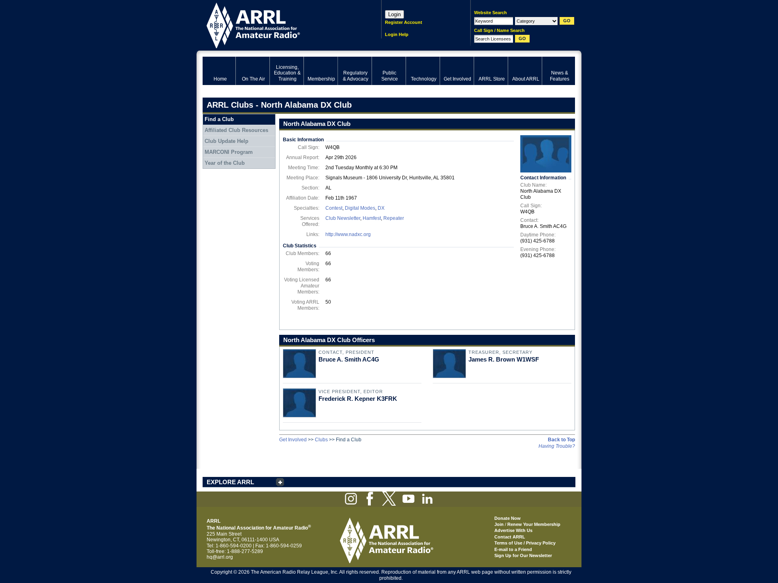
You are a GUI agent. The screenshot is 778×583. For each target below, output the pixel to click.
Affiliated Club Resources (236, 130)
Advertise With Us (513, 530)
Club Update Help (226, 141)
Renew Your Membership (533, 524)
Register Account (403, 22)
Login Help (396, 34)
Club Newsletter (342, 218)
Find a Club (219, 119)
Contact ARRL (509, 536)
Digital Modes (360, 208)
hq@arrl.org (220, 557)
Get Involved (293, 440)
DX (381, 208)
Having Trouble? (557, 446)
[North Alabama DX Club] (545, 153)
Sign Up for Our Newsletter (523, 555)
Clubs (321, 440)
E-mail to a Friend (513, 549)
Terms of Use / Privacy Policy (525, 542)
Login (394, 14)
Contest (333, 208)
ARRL (281, 24)
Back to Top (561, 440)
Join (499, 524)
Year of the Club (225, 163)
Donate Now (507, 518)
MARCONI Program (229, 152)
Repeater (393, 218)
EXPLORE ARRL (230, 482)
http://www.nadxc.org (348, 234)
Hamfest (372, 218)
